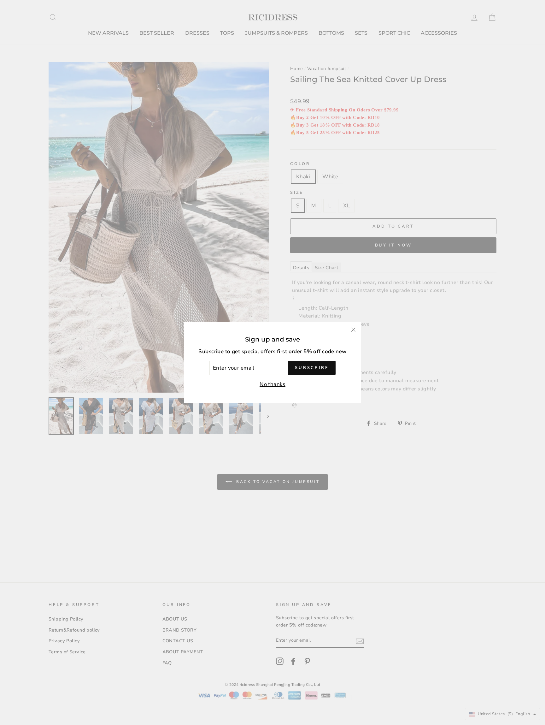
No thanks (272, 384)
